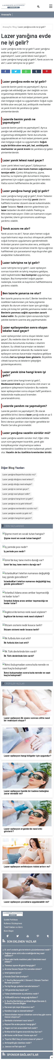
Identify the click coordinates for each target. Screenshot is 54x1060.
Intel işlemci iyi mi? (13, 973)
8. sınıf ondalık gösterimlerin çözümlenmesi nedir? (28, 950)
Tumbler (36, 71)
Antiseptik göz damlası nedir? (18, 1043)
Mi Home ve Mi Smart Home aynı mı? (21, 1035)
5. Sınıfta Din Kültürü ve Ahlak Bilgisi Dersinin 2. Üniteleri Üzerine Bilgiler (26, 1002)
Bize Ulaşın (9, 931)
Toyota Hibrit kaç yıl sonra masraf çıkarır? (24, 1039)
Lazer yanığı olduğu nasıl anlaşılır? (17, 484)
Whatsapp (26, 71)
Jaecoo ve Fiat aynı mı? (15, 1046)
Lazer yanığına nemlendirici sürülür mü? (19, 508)
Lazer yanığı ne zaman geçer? (15, 489)
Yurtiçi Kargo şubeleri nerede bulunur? (22, 986)
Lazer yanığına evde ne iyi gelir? (32, 27)
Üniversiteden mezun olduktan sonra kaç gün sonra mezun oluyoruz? (28, 1016)
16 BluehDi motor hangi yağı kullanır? (21, 997)
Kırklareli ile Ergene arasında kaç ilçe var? (23, 1032)
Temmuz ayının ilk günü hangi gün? (20, 965)
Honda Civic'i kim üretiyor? (16, 976)
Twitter (15, 71)
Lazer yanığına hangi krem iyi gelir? (17, 499)
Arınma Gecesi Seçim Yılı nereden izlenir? (23, 969)
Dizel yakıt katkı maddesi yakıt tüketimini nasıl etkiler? (25, 960)
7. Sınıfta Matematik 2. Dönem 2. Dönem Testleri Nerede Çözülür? (26, 981)
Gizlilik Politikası (11, 920)
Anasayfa (6, 14)
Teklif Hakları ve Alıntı (13, 927)
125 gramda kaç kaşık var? (17, 990)
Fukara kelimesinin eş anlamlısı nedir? (22, 994)
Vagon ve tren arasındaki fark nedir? (21, 1028)
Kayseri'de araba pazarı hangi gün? (20, 1024)
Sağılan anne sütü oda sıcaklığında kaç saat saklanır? (24, 954)
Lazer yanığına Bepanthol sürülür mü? (19, 474)
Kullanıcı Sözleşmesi (13, 923)
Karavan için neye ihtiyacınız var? (19, 1007)
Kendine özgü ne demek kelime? (19, 1011)
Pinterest (47, 71)
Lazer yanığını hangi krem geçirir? (17, 518)
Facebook (5, 71)
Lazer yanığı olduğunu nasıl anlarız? (18, 479)
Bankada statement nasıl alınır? (19, 1020)
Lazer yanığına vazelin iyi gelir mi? (17, 513)
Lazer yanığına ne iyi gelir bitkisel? (17, 504)
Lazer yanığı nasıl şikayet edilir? (16, 494)
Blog (15, 27)
